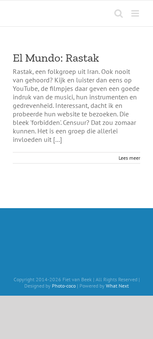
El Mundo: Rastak (56, 58)
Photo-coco (64, 285)
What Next (117, 285)
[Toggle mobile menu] (135, 13)
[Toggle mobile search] (118, 13)
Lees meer (129, 158)
